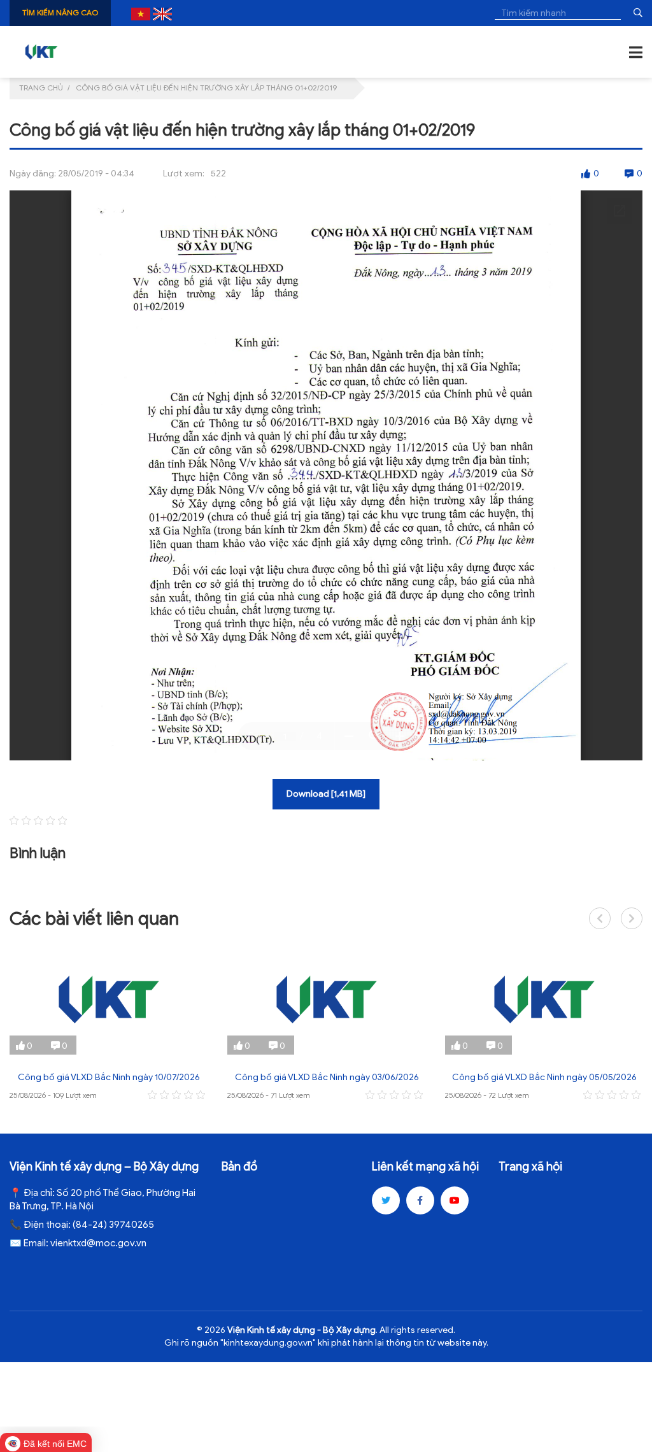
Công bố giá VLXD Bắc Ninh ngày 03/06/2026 (327, 1077)
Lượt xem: (183, 173)
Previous (600, 918)
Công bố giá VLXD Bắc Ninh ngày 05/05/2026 (544, 1077)
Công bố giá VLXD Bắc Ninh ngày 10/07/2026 (109, 1077)
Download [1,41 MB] (326, 793)
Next (631, 918)
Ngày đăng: (33, 173)
